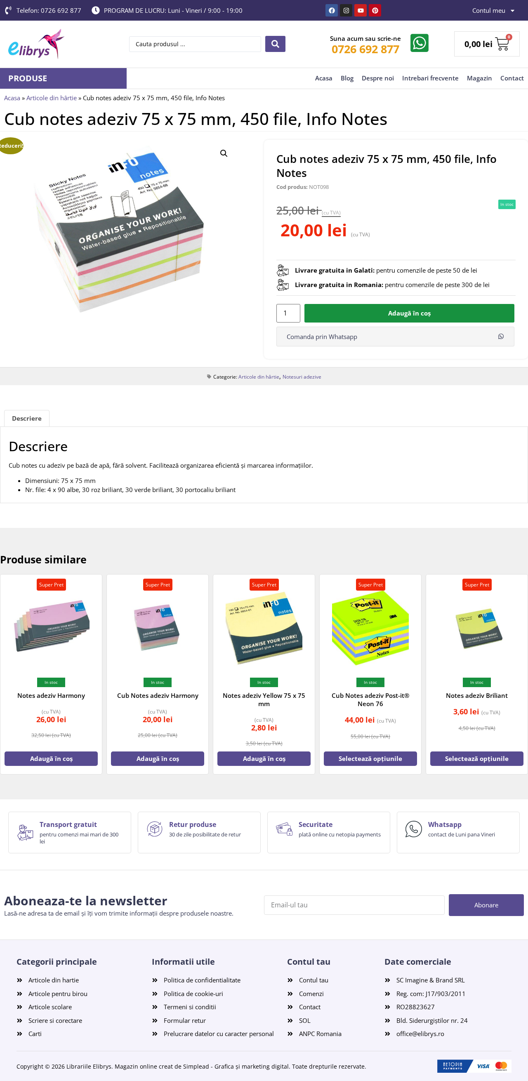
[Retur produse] (154, 829)
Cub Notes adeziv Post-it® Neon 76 (370, 699)
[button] (224, 153)
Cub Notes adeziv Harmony (157, 695)
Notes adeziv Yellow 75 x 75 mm (264, 699)
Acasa (323, 78)
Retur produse (192, 824)
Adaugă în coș (409, 313)
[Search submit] (275, 44)
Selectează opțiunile (370, 758)
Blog (347, 78)
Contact (512, 78)
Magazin (479, 78)
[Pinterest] (375, 10)
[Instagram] (346, 10)
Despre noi (378, 78)
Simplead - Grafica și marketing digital (236, 1066)
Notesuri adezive (302, 376)
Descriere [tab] (27, 418)
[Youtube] (360, 10)
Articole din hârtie (51, 98)
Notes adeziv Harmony (51, 695)
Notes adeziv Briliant (477, 695)
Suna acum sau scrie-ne (365, 38)
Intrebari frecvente (430, 78)
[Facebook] (331, 10)
